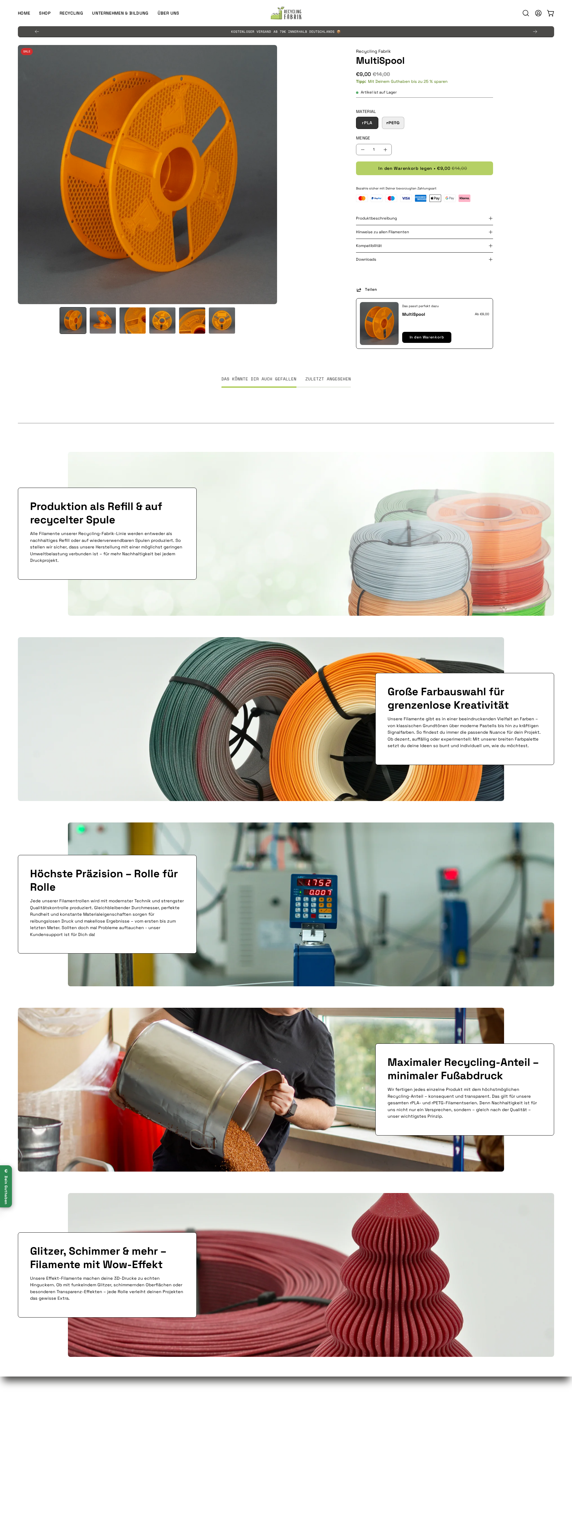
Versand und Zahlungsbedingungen (329, 1445)
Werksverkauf (169, 1419)
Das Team (439, 1401)
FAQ (159, 1401)
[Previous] (37, 31)
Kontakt (163, 1428)
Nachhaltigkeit (444, 1410)
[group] (286, 31)
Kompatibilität (369, 245)
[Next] (535, 31)
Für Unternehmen (36, 1410)
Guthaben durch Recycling (46, 1401)
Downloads (366, 259)
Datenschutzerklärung (315, 1419)
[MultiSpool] (73, 320)
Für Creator (29, 1428)
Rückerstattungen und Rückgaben (328, 1428)
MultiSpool (413, 314)
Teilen (371, 289)
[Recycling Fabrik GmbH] (286, 13)
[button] (120, 13)
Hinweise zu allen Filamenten (382, 231)
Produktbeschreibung (376, 218)
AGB (296, 1401)
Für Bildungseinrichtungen (46, 1419)
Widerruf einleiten (311, 1437)
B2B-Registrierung (174, 1437)
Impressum (303, 1454)
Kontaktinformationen (315, 1410)
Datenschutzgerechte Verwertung (191, 1410)
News (435, 1428)
